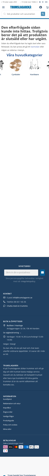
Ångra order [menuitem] (7, 412)
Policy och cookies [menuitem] (10, 425)
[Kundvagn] (47, 7)
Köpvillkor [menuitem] (7, 408)
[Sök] (43, 14)
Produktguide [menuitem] (8, 420)
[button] (3, 7)
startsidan (35, 46)
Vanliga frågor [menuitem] (8, 416)
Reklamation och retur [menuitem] (12, 403)
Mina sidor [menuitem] (7, 429)
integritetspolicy (28, 281)
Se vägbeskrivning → (12, 332)
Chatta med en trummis (17, 306)
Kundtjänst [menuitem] (7, 399)
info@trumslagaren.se (22, 297)
